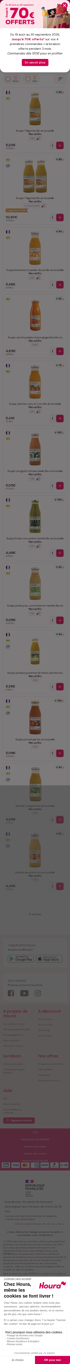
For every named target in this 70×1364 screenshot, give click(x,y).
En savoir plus (35, 62)
